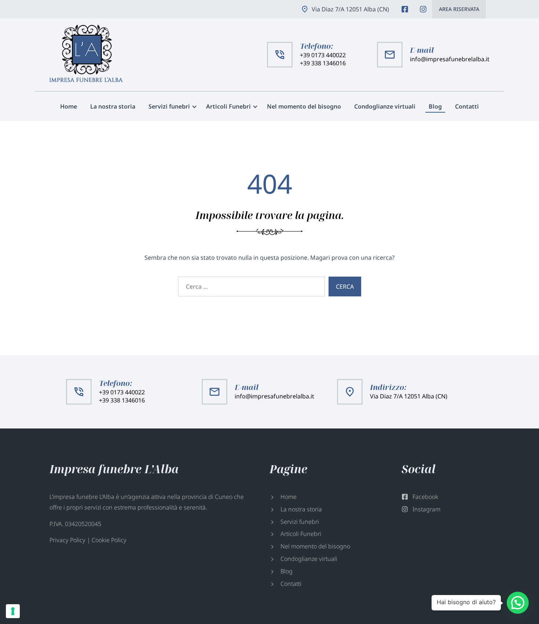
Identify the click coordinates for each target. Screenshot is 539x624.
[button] (518, 603)
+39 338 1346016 (323, 63)
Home (68, 106)
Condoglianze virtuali (384, 106)
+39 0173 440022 (323, 55)
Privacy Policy (67, 540)
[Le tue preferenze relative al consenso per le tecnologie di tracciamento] (13, 611)
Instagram (423, 9)
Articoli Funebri (228, 106)
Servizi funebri (169, 106)
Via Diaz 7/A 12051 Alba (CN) (350, 9)
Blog (435, 106)
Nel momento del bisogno (304, 106)
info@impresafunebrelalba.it (449, 59)
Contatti (467, 106)
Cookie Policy (109, 540)
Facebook (405, 9)
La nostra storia (112, 106)
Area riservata (459, 9)
